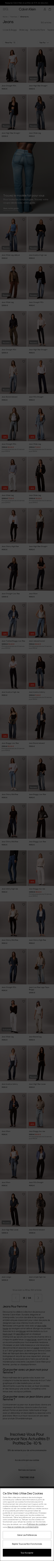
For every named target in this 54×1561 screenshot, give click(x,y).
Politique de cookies (36, 1524)
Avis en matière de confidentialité (22, 1527)
